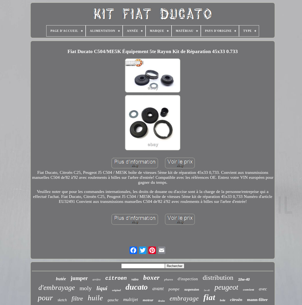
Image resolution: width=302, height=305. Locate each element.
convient (248, 289)
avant (158, 288)
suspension (191, 289)
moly (86, 288)
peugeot (226, 287)
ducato (137, 287)
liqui (101, 288)
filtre (77, 298)
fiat (209, 297)
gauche (113, 300)
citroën (236, 299)
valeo (134, 279)
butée (61, 278)
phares (168, 279)
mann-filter (257, 299)
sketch (62, 300)
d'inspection (188, 279)
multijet (130, 299)
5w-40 (207, 290)
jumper (79, 278)
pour (45, 297)
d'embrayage (56, 287)
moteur (148, 300)
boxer (151, 277)
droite (161, 300)
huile (95, 298)
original (116, 290)
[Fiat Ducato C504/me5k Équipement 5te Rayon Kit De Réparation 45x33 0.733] (152, 76)
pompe (174, 289)
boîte (222, 300)
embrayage (184, 298)
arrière (96, 279)
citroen (116, 278)
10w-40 (244, 279)
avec (263, 288)
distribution (218, 277)
